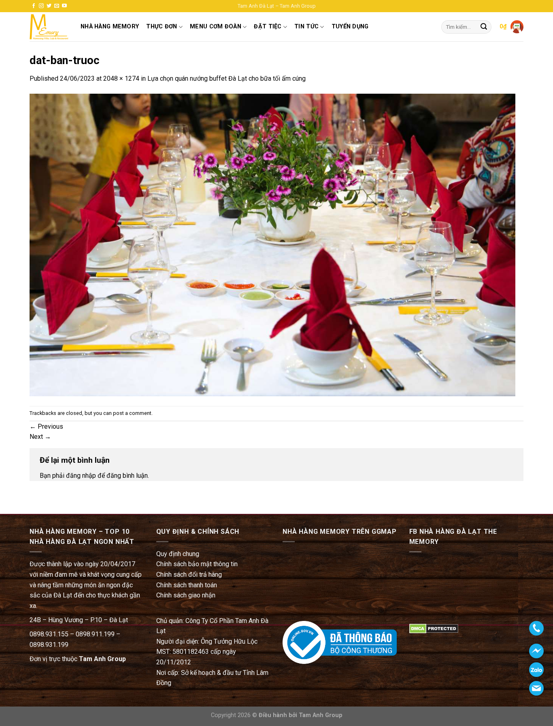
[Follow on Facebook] (33, 6)
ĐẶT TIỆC (267, 26)
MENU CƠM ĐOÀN (215, 26)
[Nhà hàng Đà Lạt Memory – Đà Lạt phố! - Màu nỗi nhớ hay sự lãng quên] (49, 27)
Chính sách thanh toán (186, 585)
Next (40, 436)
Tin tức (306, 26)
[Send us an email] (56, 6)
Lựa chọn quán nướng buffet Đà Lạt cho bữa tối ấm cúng (226, 78)
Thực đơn (161, 26)
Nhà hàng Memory (110, 26)
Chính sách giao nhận (185, 595)
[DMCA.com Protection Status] (433, 628)
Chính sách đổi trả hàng (189, 574)
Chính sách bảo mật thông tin (197, 564)
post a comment (132, 413)
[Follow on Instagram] (41, 6)
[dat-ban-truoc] (272, 244)
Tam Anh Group (102, 659)
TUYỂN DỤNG (350, 26)
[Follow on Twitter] (49, 6)
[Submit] (484, 27)
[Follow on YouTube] (64, 6)
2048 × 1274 (121, 78)
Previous (46, 426)
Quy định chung (177, 554)
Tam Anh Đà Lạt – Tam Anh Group (277, 6)
